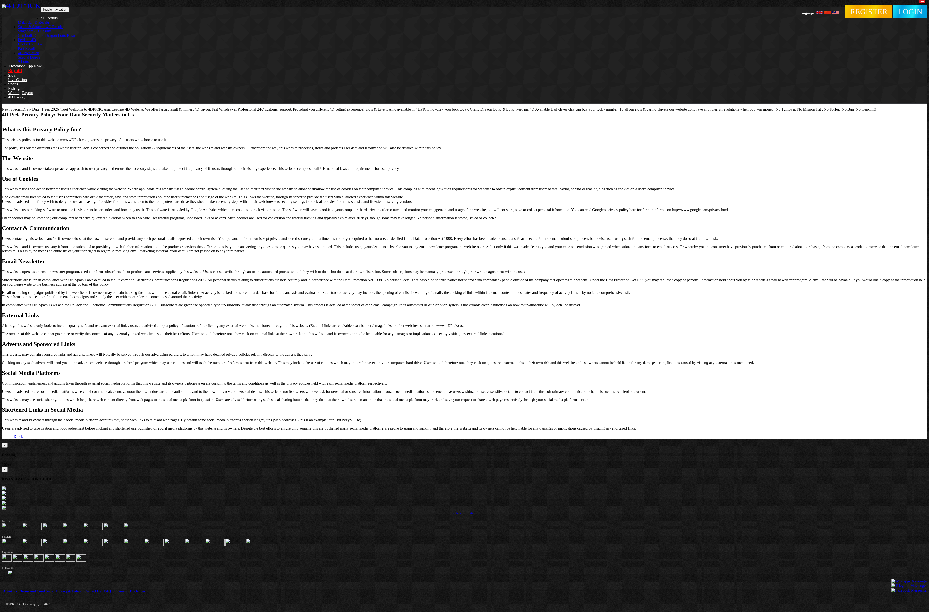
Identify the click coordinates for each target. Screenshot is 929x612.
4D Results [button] (49, 18)
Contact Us (92, 591)
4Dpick (17, 436)
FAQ (107, 591)
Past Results (27, 48)
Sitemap (120, 591)
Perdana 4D (27, 40)
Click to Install (464, 513)
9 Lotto (23, 62)
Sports (13, 84)
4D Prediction (28, 53)
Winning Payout (20, 93)
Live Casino (17, 80)
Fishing (14, 88)
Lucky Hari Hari (30, 44)
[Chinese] (827, 13)
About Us (10, 591)
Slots (12, 75)
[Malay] (835, 13)
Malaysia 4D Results (34, 22)
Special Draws (29, 57)
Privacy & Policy (68, 591)
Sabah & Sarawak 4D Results (40, 27)
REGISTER (868, 11)
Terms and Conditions (36, 591)
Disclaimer (137, 591)
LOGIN (910, 11)
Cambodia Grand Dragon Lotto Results (48, 35)
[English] (819, 13)
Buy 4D (15, 70)
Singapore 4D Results (34, 31)
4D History (16, 97)
